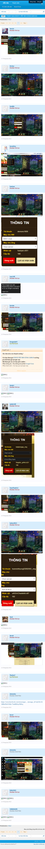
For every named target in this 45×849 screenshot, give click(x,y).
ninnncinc (13, 694)
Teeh (11, 617)
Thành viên (15, 3)
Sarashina (13, 146)
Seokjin (12, 106)
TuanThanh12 (14, 488)
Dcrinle (12, 306)
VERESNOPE (13, 809)
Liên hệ (36, 841)
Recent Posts (17, 7)
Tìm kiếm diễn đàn (7, 7)
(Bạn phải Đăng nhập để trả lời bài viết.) (34, 829)
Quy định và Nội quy (39, 844)
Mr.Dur (12, 66)
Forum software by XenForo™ (8, 844)
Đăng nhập (33, 1)
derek (12, 636)
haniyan (12, 186)
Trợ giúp (41, 841)
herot (11, 715)
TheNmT (12, 675)
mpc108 (12, 277)
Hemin (12, 29)
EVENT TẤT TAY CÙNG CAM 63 (23, 357)
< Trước (3, 23)
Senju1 (12, 385)
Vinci (9, 19)
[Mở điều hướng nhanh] (43, 12)
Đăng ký (39, 1)
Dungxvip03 (13, 342)
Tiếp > (25, 23)
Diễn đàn (6, 3)
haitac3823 (13, 523)
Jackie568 (13, 404)
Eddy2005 (13, 790)
